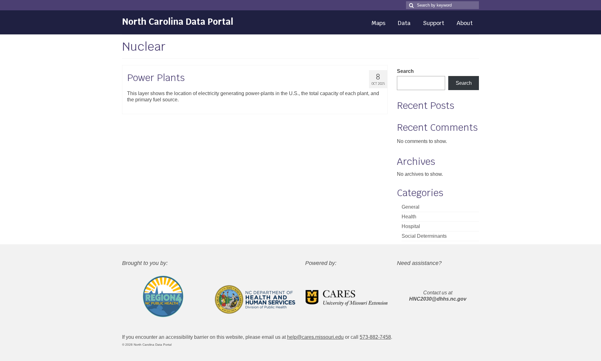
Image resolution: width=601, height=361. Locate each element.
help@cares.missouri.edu (315, 337)
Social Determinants (424, 236)
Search (405, 71)
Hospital (411, 226)
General (410, 207)
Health (409, 216)
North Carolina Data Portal (177, 21)
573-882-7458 (375, 337)
